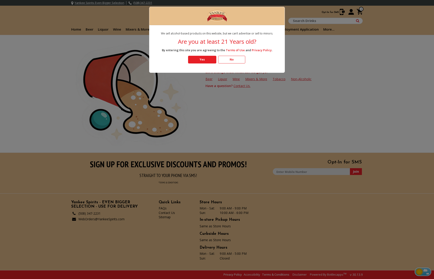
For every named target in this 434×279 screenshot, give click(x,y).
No (232, 59)
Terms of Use (235, 50)
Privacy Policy (262, 50)
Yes (202, 59)
